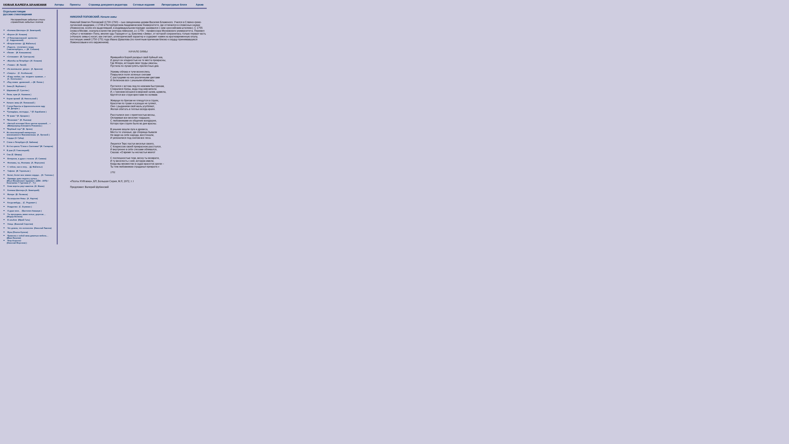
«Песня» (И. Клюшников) (18, 53)
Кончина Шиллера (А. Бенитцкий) (22, 190)
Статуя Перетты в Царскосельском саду (25, 106)
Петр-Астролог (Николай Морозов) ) (14, 242)
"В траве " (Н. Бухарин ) (17, 116)
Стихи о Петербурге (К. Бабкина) (22, 142)
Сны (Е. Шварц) (14, 155)
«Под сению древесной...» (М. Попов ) (25, 82)
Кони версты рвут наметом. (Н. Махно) (25, 186)
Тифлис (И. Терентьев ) (18, 171)
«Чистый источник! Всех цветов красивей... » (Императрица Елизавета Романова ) (26, 125)
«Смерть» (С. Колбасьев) (19, 73)
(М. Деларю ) (13, 109)
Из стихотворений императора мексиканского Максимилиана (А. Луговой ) (26, 134)
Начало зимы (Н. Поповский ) (20, 103)
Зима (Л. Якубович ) (16, 86)
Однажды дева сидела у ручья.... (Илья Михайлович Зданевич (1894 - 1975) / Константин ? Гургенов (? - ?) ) (25, 181)
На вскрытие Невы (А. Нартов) (22, 199)
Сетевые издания (144, 4)
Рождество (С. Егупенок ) (19, 207)
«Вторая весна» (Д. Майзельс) (21, 44)
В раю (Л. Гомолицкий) (17, 150)
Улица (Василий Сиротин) (19, 224)
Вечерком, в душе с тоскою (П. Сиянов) (26, 159)
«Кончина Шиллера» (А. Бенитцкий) (23, 30)
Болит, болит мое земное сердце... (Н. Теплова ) (30, 175)
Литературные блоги (174, 4)
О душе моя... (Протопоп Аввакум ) (24, 211)
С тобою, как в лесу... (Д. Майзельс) (24, 167)
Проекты (75, 4)
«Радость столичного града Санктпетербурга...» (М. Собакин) (20, 48)
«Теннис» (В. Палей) (16, 65)
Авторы (59, 4)
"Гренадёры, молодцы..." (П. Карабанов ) (26, 112)
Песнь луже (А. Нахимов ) (18, 95)
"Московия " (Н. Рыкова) (18, 120)
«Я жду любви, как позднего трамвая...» (26, 77)
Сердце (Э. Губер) (15, 138)
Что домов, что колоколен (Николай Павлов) (29, 228)
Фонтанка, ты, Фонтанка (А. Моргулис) (25, 163)
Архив (199, 4)
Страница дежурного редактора (108, 4)
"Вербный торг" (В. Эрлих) (19, 129)
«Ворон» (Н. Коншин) (16, 35)
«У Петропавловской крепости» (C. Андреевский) (20, 39)
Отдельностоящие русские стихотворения (17, 13)
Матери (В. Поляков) (17, 194)
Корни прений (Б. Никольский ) (22, 99)
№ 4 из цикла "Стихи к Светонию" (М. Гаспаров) (29, 146)
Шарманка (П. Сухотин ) (17, 90)
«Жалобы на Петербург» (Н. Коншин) (24, 61)
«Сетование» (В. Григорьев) (20, 57)
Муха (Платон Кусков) (17, 232)
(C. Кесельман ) (14, 79)
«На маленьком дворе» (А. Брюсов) (24, 69)
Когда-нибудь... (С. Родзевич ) (21, 203)
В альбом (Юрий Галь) (18, 220)
